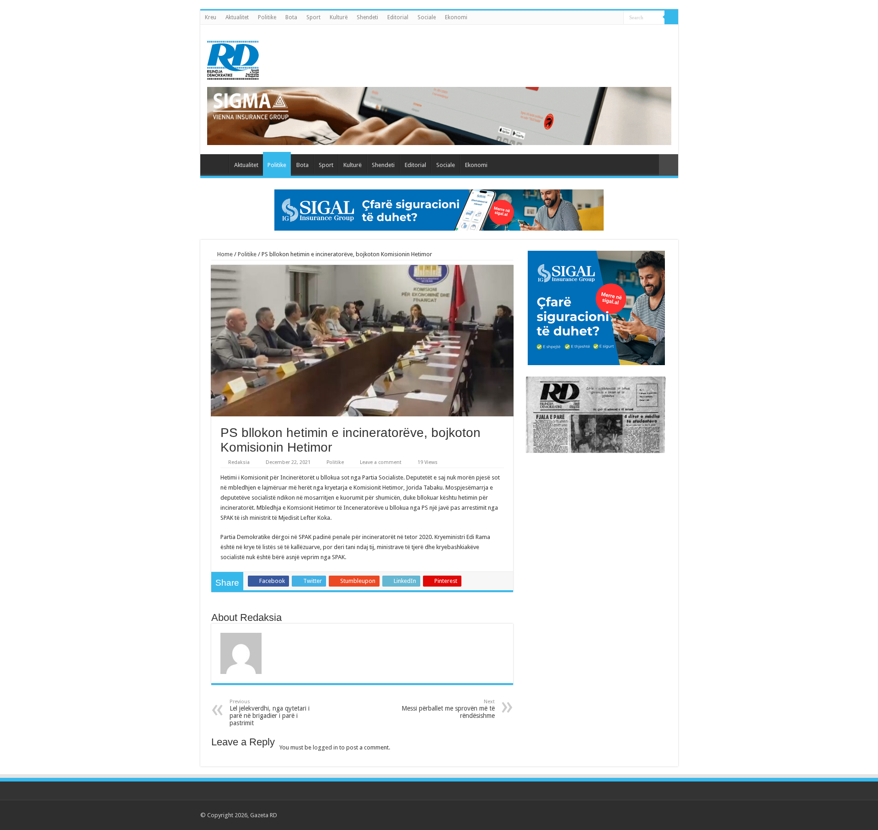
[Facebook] (623, 814)
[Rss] (614, 814)
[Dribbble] (649, 814)
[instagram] (667, 814)
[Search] (671, 17)
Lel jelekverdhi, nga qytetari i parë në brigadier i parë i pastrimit (270, 713)
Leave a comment (381, 462)
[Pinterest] (640, 814)
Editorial (397, 17)
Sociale (427, 17)
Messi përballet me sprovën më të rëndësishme (448, 709)
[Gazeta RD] (233, 59)
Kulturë (339, 17)
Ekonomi (456, 17)
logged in (325, 747)
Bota (291, 17)
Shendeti (367, 17)
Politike (267, 17)
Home (224, 254)
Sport (313, 17)
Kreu (210, 17)
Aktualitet (237, 17)
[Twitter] (632, 814)
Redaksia (239, 462)
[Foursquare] (658, 814)
